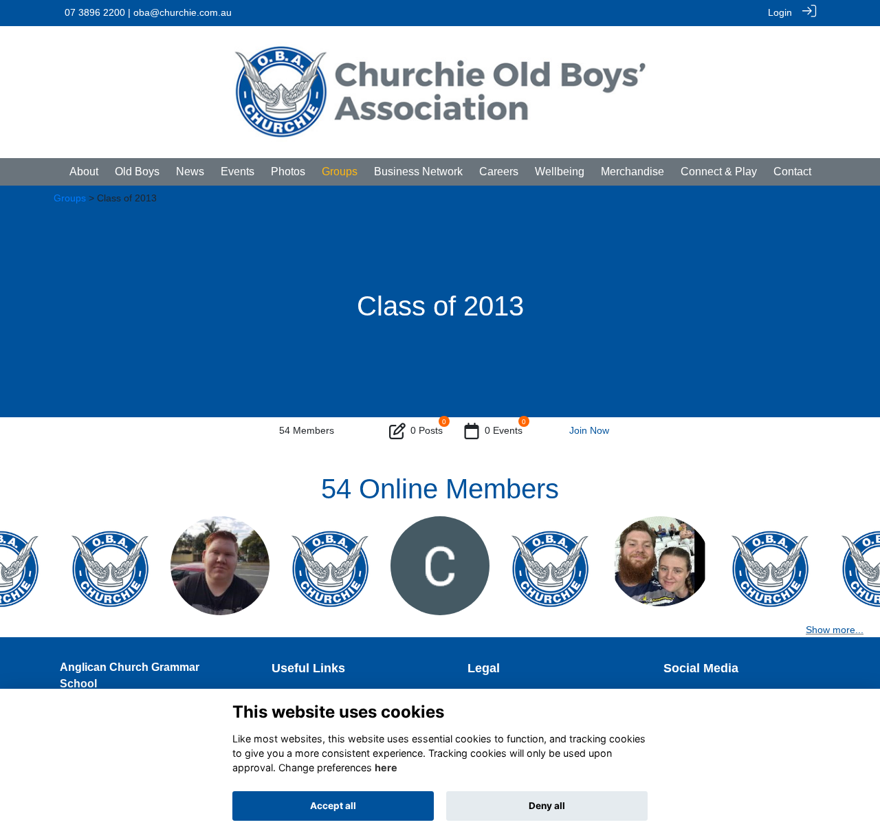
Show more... (835, 629)
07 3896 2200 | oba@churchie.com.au (148, 12)
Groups (70, 197)
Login (780, 12)
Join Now (589, 430)
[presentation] (18, 570)
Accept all (333, 805)
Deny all (547, 805)
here (386, 767)
